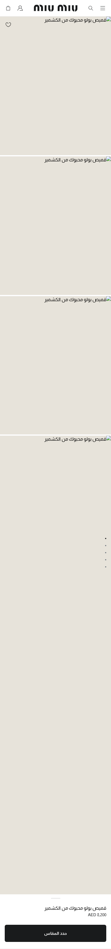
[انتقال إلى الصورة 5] (105, 566)
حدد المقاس (55, 933)
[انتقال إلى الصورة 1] (105, 538)
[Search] (90, 8)
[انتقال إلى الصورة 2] (105, 545)
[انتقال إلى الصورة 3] (105, 552)
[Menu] (102, 8)
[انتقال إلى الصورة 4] (105, 559)
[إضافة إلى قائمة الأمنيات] (8, 24)
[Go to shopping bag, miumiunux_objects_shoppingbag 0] (8, 8)
